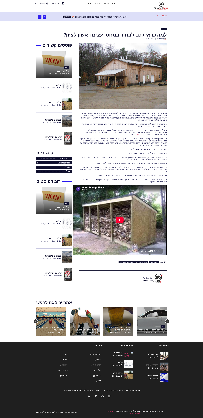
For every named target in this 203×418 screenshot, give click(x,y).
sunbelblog (160, 39)
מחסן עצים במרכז (141, 262)
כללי (164, 29)
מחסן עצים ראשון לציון (126, 262)
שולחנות (139, 135)
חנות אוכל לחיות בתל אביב (86, 330)
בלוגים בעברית (53, 119)
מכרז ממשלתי (153, 354)
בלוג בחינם (63, 71)
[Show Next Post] (39, 17)
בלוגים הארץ (54, 102)
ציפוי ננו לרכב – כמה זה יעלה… (152, 330)
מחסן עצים (154, 262)
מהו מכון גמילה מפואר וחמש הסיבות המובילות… (119, 328)
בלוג (66, 67)
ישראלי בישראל (152, 376)
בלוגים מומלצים (53, 137)
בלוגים (57, 85)
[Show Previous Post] (44, 17)
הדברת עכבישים (152, 365)
